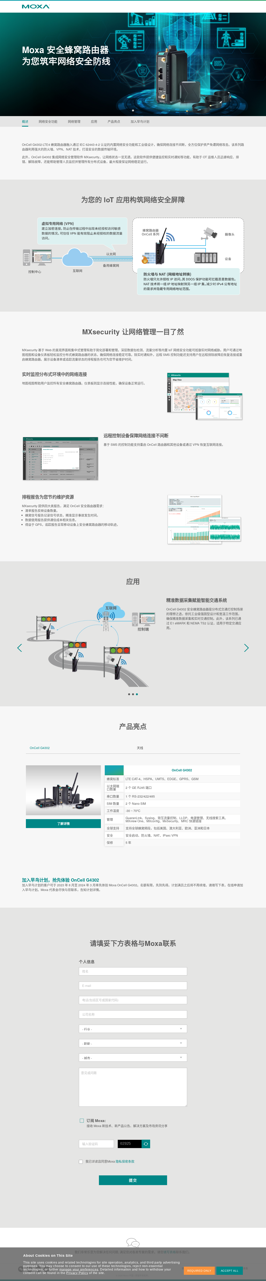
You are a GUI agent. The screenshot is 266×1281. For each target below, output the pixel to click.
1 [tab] (133, 110)
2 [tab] (133, 694)
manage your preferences (78, 1269)
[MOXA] (34, 6)
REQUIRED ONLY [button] (199, 1270)
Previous (19, 648)
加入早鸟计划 (140, 121)
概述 (25, 121)
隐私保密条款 (125, 1161)
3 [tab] (137, 694)
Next (246, 648)
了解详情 (63, 823)
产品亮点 (114, 121)
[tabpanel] (133, 58)
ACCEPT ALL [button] (230, 1270)
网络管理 (74, 121)
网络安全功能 (48, 121)
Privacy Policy (77, 1273)
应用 (94, 121)
